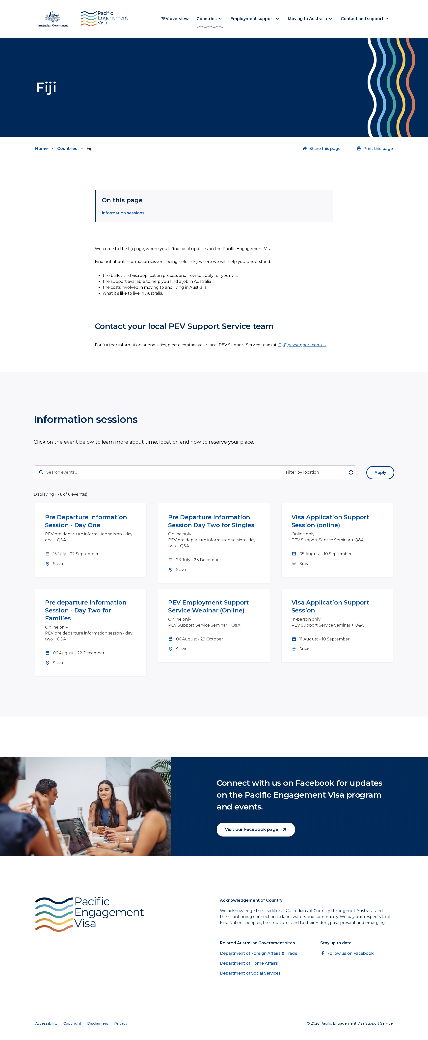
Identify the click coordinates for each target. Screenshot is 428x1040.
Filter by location (302, 472)
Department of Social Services (250, 973)
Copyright (72, 1023)
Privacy (120, 1023)
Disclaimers (97, 1023)
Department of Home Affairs (249, 963)
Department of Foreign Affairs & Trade (258, 953)
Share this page (325, 148)
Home (41, 148)
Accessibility (46, 1023)
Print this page (378, 148)
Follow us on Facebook (350, 953)
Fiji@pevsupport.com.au (302, 345)
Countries (67, 148)
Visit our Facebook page (252, 829)
